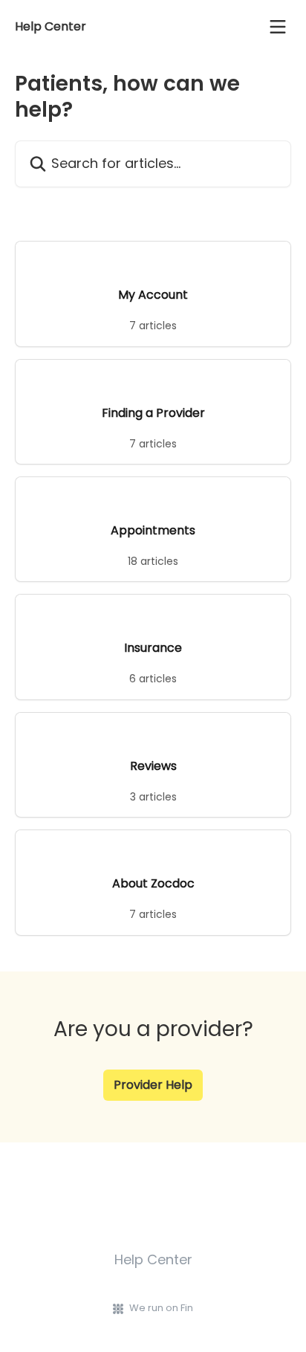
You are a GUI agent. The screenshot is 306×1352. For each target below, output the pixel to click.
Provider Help (153, 1084)
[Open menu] (277, 27)
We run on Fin (161, 1308)
